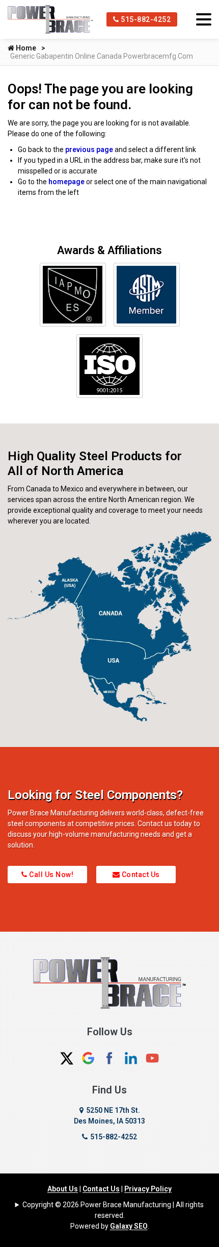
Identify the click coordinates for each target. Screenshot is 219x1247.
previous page (89, 149)
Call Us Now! (51, 874)
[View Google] (88, 1057)
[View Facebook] (109, 1057)
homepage (66, 182)
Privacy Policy (148, 1189)
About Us (62, 1189)
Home (25, 48)
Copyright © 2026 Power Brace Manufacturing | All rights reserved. (113, 1210)
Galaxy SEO (129, 1226)
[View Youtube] (152, 1057)
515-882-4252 (145, 19)
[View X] (66, 1057)
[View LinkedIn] (131, 1057)
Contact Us (140, 874)
